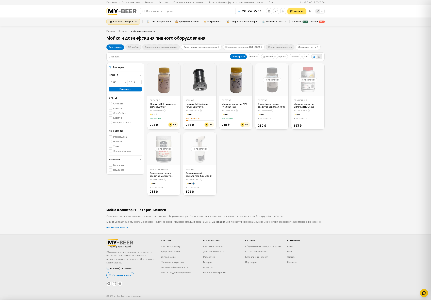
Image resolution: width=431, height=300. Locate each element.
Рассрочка (163, 2)
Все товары (115, 47)
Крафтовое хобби (189, 21)
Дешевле (268, 56)
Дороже (281, 56)
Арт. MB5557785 (264, 110)
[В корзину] (175, 91)
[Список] (319, 57)
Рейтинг (295, 56)
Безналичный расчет (256, 256)
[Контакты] (424, 293)
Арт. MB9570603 (193, 179)
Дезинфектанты (308, 47)
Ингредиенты (214, 21)
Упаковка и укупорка (172, 262)
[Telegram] (108, 283)
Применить (125, 89)
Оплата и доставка (131, 2)
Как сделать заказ (213, 246)
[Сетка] (314, 57)
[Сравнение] (269, 11)
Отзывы (291, 256)
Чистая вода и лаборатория (176, 272)
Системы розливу (170, 246)
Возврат (149, 2)
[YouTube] (120, 283)
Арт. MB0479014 (300, 110)
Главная (110, 31)
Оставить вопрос (122, 275)
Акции (317, 21)
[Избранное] (276, 11)
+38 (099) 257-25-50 (120, 268)
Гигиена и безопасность (174, 267)
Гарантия (208, 267)
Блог (271, 2)
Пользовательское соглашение (188, 2)
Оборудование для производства (263, 246)
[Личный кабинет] (283, 11)
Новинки (299, 21)
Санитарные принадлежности (201, 47)
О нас (290, 246)
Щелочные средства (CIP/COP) (243, 47)
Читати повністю (115, 227)
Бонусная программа (214, 272)
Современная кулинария (244, 21)
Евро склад (111, 2)
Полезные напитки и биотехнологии (286, 21)
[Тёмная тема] (322, 11)
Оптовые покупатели (256, 251)
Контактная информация (251, 2)
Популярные (238, 56)
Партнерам (251, 262)
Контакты (292, 262)
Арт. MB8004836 (156, 179)
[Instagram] (114, 283)
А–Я (306, 56)
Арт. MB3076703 (192, 110)
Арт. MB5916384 (156, 110)
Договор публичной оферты (221, 2)
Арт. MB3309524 (228, 110)
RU (310, 11)
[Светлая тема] (318, 11)
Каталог (123, 31)
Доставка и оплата (213, 251)
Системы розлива (161, 21)
